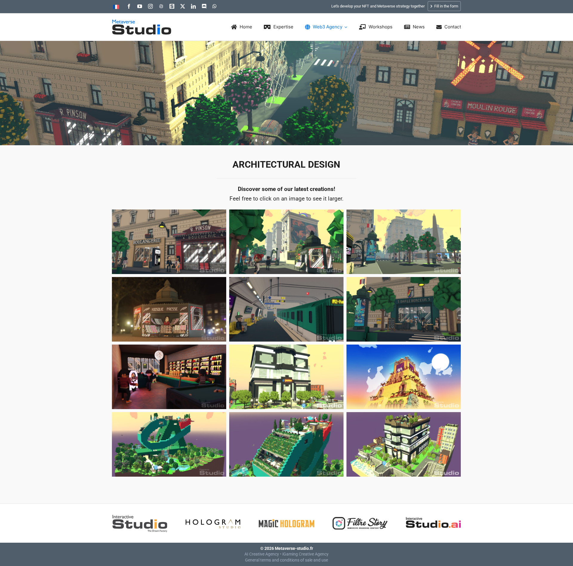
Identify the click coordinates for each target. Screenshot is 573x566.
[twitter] (182, 6)
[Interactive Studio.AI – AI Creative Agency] (433, 515)
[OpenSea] (161, 6)
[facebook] (129, 6)
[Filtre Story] (360, 515)
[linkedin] (193, 6)
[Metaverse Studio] (142, 22)
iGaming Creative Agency (305, 554)
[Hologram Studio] (213, 515)
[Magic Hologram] (286, 515)
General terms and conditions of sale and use (286, 560)
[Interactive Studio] (139, 515)
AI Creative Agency (261, 554)
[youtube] (139, 6)
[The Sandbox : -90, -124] (172, 6)
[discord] (204, 6)
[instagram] (150, 6)
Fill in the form (445, 6)
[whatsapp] (214, 6)
